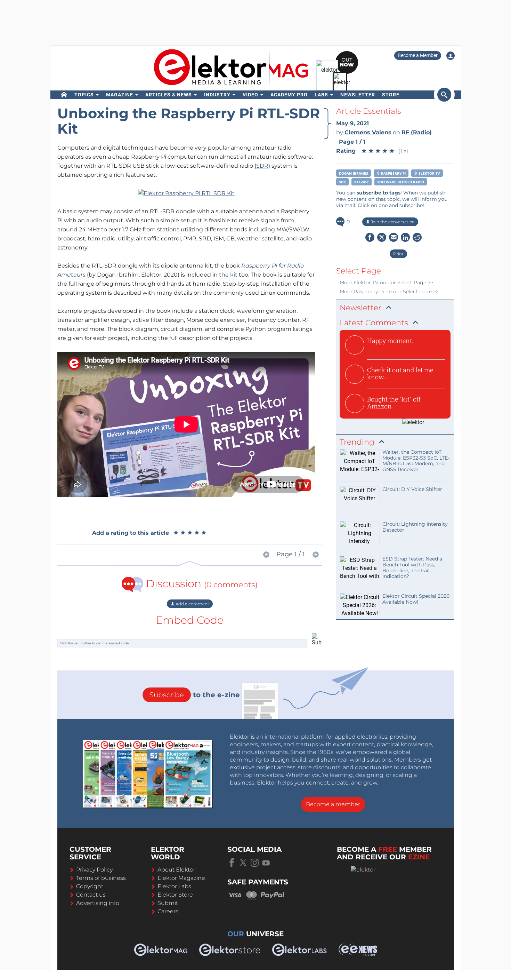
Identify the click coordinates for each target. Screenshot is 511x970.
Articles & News (168, 94)
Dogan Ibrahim (353, 173)
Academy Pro (289, 94)
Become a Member (418, 55)
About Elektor (176, 869)
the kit (228, 274)
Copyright (89, 886)
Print (398, 253)
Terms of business (101, 878)
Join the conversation (392, 221)
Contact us (91, 894)
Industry (217, 94)
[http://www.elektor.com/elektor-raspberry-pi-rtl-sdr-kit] (186, 193)
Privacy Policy (94, 869)
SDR (262, 165)
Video (250, 94)
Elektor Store (175, 894)
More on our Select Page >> (386, 282)
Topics (84, 94)
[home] (64, 94)
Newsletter (357, 94)
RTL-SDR (361, 182)
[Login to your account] (450, 55)
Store (390, 94)
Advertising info (97, 903)
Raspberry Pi (393, 173)
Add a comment (192, 603)
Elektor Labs (174, 886)
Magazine (119, 94)
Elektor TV (428, 173)
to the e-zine (194, 695)
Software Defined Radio (400, 182)
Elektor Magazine (181, 878)
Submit (167, 903)
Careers (167, 911)
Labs (321, 94)
